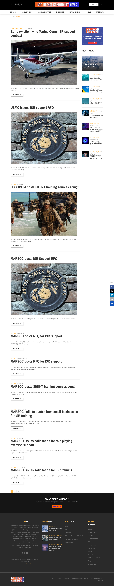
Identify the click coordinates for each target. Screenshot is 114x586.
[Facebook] (112, 287)
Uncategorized (92, 564)
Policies (90, 555)
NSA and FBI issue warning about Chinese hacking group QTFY (96, 129)
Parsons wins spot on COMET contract (96, 103)
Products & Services (93, 111)
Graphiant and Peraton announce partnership (96, 91)
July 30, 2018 (20, 333)
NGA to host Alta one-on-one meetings (92, 65)
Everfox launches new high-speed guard (55, 538)
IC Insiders (60, 12)
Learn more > (27, 547)
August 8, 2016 (21, 467)
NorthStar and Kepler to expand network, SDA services (55, 548)
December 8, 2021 (21, 184)
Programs (100, 12)
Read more (16, 95)
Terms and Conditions (71, 539)
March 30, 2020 (21, 256)
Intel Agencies (75, 12)
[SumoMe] (112, 303)
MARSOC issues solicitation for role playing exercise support (41, 443)
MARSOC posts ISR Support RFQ (34, 258)
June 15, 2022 (20, 105)
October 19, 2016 (21, 409)
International (91, 548)
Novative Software (28, 564)
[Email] (112, 299)
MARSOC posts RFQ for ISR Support (36, 336)
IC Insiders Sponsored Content (74, 536)
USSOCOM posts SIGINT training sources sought (45, 187)
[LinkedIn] (112, 295)
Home (12, 16)
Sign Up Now (57, 506)
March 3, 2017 (20, 384)
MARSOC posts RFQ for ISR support (36, 361)
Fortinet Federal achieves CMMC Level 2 (96, 143)
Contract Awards (44, 12)
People (88, 12)
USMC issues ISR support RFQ (32, 107)
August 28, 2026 (94, 88)
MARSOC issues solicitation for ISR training (41, 470)
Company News (27, 12)
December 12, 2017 (22, 359)
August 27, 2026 (94, 153)
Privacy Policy (69, 542)
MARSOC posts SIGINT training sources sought (44, 386)
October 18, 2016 (21, 438)
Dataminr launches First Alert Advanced (96, 116)
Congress (90, 536)
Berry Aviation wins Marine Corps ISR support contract (43, 33)
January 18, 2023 (27, 29)
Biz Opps (13, 12)
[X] (112, 291)
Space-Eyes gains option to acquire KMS (96, 79)
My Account (93, 5)
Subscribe (68, 533)
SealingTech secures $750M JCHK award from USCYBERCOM (96, 157)
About (66, 529)
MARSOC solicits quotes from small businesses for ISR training (44, 413)
